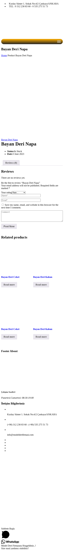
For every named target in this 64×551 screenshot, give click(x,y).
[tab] (11, 163)
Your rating (6, 192)
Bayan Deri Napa (9, 139)
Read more (9, 284)
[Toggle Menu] (59, 42)
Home (4, 55)
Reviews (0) (11, 163)
